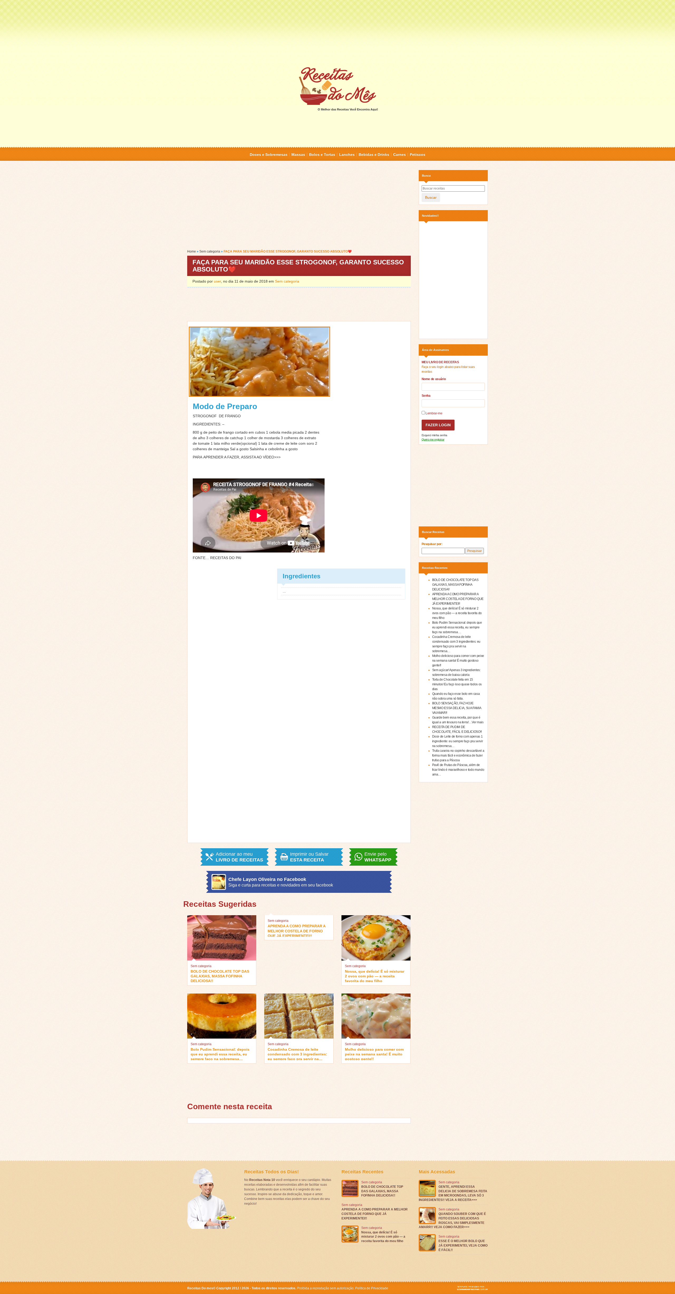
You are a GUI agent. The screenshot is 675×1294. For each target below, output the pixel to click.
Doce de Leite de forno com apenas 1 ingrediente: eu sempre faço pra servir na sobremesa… (457, 741)
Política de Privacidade (371, 1288)
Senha (426, 396)
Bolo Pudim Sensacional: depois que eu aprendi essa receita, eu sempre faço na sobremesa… (220, 1053)
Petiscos (417, 154)
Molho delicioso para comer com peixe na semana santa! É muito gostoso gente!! (374, 1053)
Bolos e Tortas (322, 154)
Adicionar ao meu (239, 856)
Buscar (431, 197)
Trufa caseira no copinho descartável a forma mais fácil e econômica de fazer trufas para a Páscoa (458, 755)
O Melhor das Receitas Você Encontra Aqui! (348, 109)
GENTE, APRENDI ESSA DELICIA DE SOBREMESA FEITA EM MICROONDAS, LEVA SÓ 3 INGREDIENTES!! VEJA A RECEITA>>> (453, 1193)
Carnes (399, 154)
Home (191, 251)
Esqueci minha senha (434, 435)
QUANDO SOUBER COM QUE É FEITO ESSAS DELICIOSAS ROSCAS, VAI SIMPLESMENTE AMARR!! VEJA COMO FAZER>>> (452, 1220)
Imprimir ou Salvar (309, 856)
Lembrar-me (433, 413)
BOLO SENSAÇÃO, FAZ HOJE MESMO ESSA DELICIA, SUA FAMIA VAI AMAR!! (456, 708)
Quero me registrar (433, 439)
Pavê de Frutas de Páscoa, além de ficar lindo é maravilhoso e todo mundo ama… (458, 769)
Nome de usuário (434, 379)
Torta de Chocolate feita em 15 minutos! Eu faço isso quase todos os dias (457, 684)
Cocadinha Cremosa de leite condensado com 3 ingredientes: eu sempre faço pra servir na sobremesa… (297, 1053)
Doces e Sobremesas (268, 154)
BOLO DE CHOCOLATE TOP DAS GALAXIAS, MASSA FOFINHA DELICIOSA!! (220, 975)
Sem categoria (209, 251)
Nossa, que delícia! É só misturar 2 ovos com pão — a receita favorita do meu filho (374, 975)
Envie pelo (377, 856)
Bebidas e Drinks (374, 154)
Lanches (347, 154)
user (217, 281)
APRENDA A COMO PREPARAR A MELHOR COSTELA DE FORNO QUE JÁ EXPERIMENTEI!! (296, 930)
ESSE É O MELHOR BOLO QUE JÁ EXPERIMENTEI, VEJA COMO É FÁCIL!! (463, 1245)
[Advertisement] (337, 33)
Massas (298, 154)
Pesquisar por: (432, 544)
